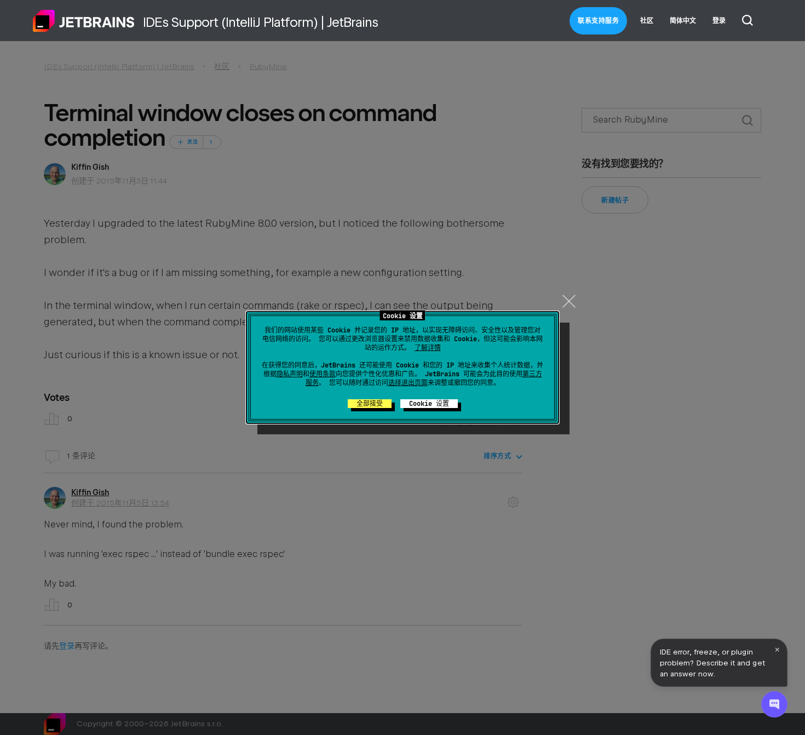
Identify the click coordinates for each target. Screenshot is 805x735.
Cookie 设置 (429, 403)
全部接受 (370, 403)
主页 (84, 21)
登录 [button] (719, 21)
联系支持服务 (598, 21)
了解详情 (428, 347)
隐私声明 (290, 374)
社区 (646, 21)
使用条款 (322, 374)
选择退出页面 (408, 382)
